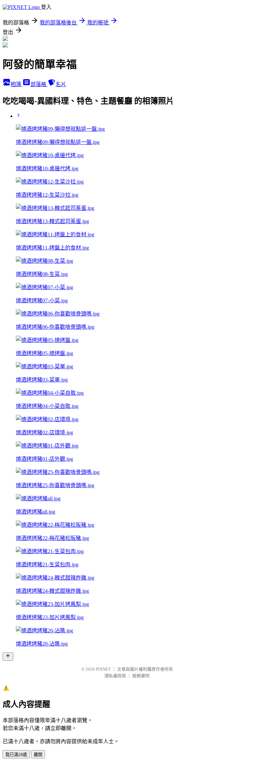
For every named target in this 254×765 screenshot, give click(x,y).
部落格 (39, 84)
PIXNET (103, 669)
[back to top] (8, 656)
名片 (61, 84)
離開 (38, 754)
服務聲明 (140, 675)
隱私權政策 (115, 675)
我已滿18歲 (16, 754)
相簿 (16, 84)
